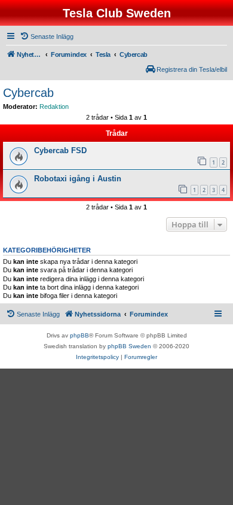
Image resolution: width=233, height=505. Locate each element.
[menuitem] (46, 36)
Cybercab (28, 92)
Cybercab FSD (60, 150)
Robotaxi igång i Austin (77, 178)
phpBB (79, 335)
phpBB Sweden (129, 346)
